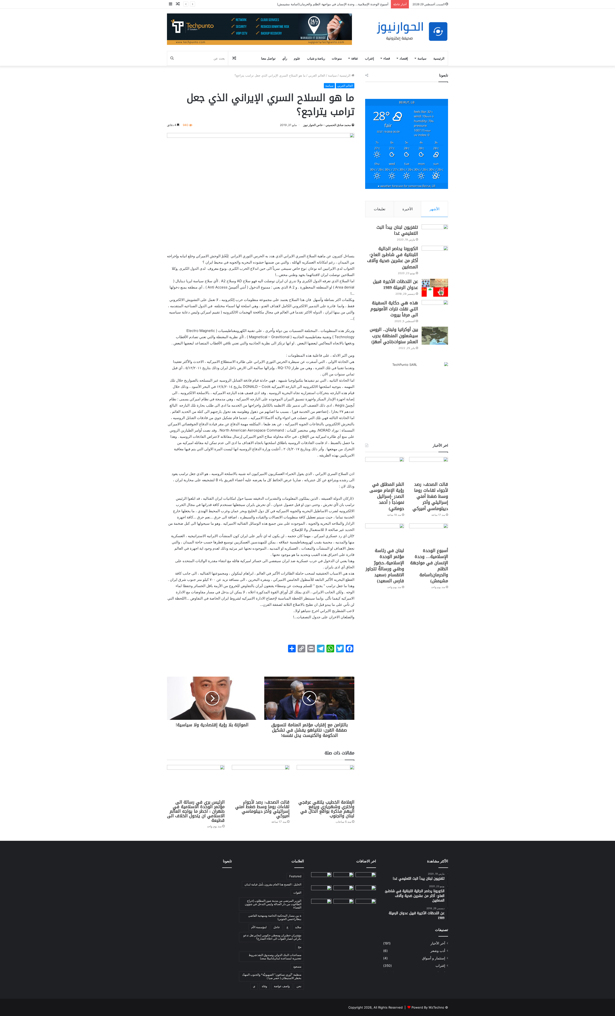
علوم (297, 58)
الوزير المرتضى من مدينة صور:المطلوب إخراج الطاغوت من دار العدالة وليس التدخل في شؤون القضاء (273, 904)
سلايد (298, 927)
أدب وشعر (437, 951)
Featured (295, 876)
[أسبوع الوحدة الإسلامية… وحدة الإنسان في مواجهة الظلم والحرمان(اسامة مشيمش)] (428, 534)
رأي (284, 58)
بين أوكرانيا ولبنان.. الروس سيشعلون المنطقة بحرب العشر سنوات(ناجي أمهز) (394, 335)
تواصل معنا (268, 58)
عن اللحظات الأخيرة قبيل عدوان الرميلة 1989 (395, 284)
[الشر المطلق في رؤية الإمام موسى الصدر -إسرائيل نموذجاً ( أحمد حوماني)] (384, 468)
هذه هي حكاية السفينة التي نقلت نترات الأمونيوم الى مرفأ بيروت (394, 309)
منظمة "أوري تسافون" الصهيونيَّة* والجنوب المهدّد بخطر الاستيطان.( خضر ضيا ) (271, 976)
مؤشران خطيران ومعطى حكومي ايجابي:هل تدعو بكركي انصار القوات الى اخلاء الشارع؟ (272, 936)
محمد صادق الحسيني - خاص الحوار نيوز (327, 125)
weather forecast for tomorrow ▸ (406, 186)
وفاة (264, 986)
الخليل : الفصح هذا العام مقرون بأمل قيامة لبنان (273, 884)
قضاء (386, 58)
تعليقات (379, 209)
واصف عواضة (282, 986)
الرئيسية (438, 58)
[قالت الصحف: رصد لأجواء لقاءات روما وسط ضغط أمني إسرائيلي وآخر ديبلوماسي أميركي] (260, 781)
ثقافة (354, 58)
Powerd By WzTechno (428, 1007)
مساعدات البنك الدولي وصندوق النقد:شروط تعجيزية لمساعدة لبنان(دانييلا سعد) (275, 956)
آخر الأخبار (437, 943)
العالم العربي (316, 75)
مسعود (297, 966)
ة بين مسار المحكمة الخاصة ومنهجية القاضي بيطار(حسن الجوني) (274, 917)
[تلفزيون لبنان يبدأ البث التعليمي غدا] (435, 233)
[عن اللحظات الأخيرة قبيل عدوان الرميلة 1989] (435, 288)
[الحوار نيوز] (412, 31)
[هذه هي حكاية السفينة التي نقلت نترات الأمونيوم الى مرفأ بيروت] (435, 309)
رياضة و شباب (316, 58)
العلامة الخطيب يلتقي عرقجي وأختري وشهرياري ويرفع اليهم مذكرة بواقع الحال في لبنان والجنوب (326, 809)
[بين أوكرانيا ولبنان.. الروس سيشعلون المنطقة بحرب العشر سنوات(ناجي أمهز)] (435, 336)
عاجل (276, 927)
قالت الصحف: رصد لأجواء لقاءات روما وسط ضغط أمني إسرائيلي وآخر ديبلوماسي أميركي (262, 809)
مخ (299, 947)
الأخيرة (407, 209)
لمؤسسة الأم (259, 927)
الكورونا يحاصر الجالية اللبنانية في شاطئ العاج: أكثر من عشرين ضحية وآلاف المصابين (392, 258)
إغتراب (369, 58)
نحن (298, 986)
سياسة (422, 58)
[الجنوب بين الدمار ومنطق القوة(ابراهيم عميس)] (343, 904)
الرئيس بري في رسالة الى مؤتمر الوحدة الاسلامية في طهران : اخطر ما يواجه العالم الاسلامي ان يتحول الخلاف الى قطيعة (196, 811)
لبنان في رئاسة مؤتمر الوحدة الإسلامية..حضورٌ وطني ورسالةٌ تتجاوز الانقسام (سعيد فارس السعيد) (385, 566)
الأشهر (434, 209)
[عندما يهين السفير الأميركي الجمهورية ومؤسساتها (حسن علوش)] (366, 904)
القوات (297, 892)
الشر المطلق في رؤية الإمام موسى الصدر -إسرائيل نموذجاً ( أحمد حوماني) (386, 496)
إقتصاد (404, 58)
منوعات (337, 58)
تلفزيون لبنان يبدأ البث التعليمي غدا (397, 230)
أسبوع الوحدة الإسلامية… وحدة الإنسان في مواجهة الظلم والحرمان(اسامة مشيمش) (429, 566)
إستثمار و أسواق (433, 958)
